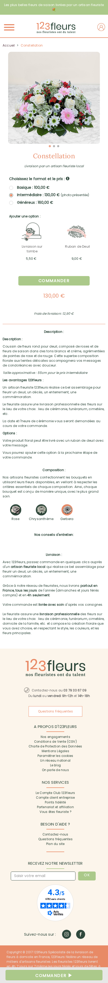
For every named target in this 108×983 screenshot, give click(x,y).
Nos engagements (55, 737)
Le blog (55, 765)
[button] (50, 146)
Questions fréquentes (55, 839)
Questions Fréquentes (55, 711)
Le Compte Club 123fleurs (55, 793)
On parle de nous (55, 770)
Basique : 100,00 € (33, 187)
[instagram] (66, 934)
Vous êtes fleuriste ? (55, 812)
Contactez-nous (55, 834)
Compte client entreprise (55, 798)
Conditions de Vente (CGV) (55, 742)
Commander (54, 280)
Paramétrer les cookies (55, 756)
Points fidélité (55, 802)
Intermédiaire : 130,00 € (53, 194)
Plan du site (55, 844)
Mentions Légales (55, 751)
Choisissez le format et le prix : (37, 178)
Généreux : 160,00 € (35, 202)
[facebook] (81, 934)
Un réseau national (55, 760)
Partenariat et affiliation (55, 807)
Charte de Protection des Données (55, 746)
